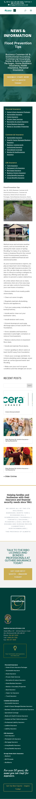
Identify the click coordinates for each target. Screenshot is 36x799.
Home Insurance (17, 67)
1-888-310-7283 (12, 637)
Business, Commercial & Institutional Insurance (15, 146)
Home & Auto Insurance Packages (18, 112)
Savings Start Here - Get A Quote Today (18, 80)
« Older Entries (10, 476)
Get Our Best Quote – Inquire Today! (18, 574)
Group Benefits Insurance (15, 178)
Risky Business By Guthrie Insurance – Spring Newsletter (17, 440)
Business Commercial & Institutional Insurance (18, 56)
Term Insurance (12, 166)
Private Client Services (15, 119)
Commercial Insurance (18, 59)
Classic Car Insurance (12, 693)
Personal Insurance (20, 69)
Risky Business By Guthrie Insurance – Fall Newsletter (17, 469)
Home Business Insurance (20, 65)
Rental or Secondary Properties (18, 126)
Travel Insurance (10, 696)
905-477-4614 (11, 640)
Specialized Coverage (14, 150)
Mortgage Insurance (14, 170)
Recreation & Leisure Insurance (17, 122)
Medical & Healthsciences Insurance (16, 153)
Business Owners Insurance (16, 173)
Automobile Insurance (14, 114)
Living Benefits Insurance (15, 175)
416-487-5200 (18, 2)
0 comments (28, 199)
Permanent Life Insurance (16, 168)
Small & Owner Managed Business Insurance (19, 141)
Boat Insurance (10, 690)
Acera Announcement (12, 412)
